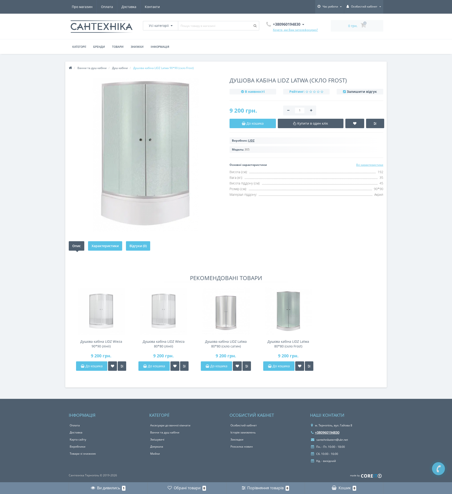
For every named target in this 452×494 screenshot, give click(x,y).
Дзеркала (156, 447)
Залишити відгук (362, 91)
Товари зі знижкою (83, 454)
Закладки (236, 439)
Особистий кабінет (243, 425)
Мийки (155, 454)
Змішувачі (157, 439)
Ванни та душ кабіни (164, 432)
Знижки (137, 47)
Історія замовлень (243, 432)
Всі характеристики (369, 165)
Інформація (160, 47)
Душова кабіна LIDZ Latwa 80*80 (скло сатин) (226, 343)
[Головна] (70, 68)
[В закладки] (112, 366)
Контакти (152, 6)
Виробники (77, 447)
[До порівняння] (122, 366)
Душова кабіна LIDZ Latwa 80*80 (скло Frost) (288, 343)
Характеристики (105, 246)
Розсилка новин (241, 447)
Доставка (128, 6)
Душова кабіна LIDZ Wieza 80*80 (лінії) (164, 343)
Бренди (99, 47)
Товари (118, 47)
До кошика (94, 366)
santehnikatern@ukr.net (332, 440)
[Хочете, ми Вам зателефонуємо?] (438, 469)
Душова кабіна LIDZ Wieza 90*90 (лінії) (101, 343)
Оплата (107, 6)
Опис (76, 246)
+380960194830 (327, 432)
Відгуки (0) (138, 246)
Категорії (79, 47)
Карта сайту (78, 439)
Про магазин (82, 6)
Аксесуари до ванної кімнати (170, 425)
